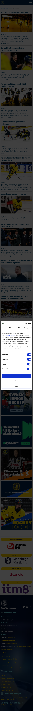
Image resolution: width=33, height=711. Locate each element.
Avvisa (16, 386)
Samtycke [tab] (4, 327)
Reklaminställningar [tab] (23, 327)
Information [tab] (12, 327)
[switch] (29, 359)
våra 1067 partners (11, 335)
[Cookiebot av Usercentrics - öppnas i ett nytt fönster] (24, 324)
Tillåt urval (16, 381)
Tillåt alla (16, 376)
